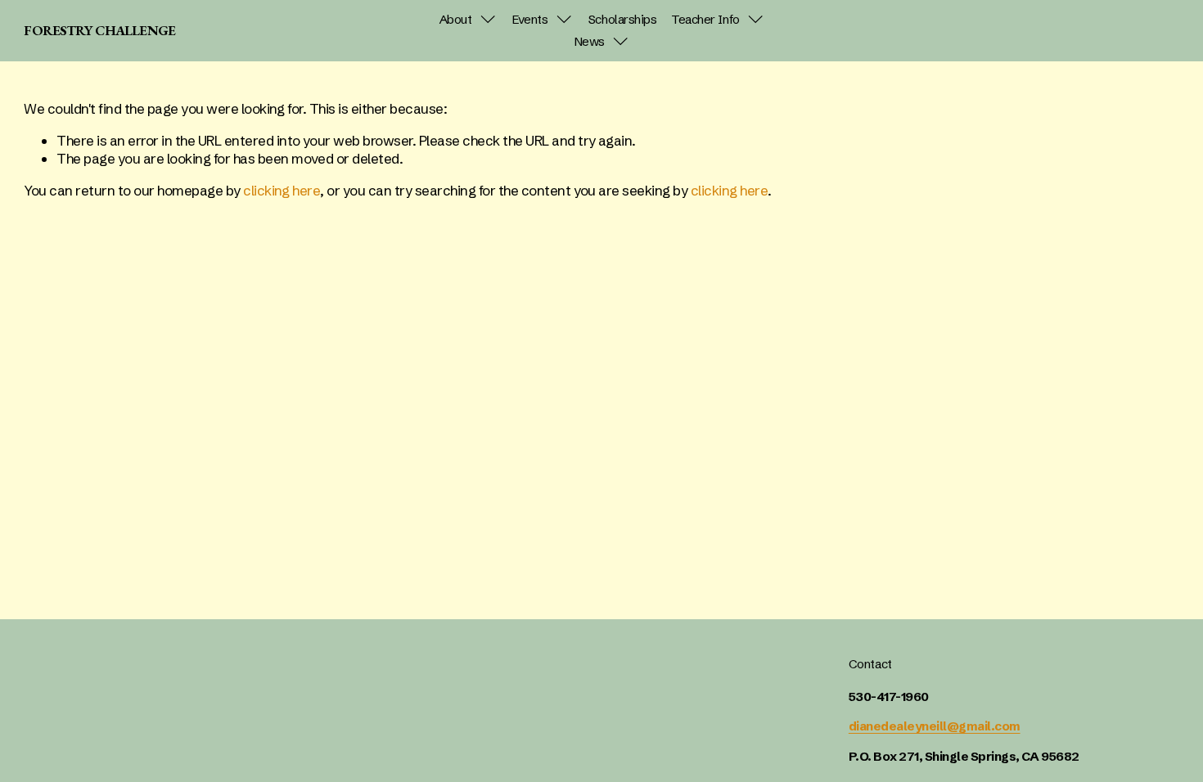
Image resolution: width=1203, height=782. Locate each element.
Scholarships (622, 19)
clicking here (281, 190)
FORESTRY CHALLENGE (99, 30)
